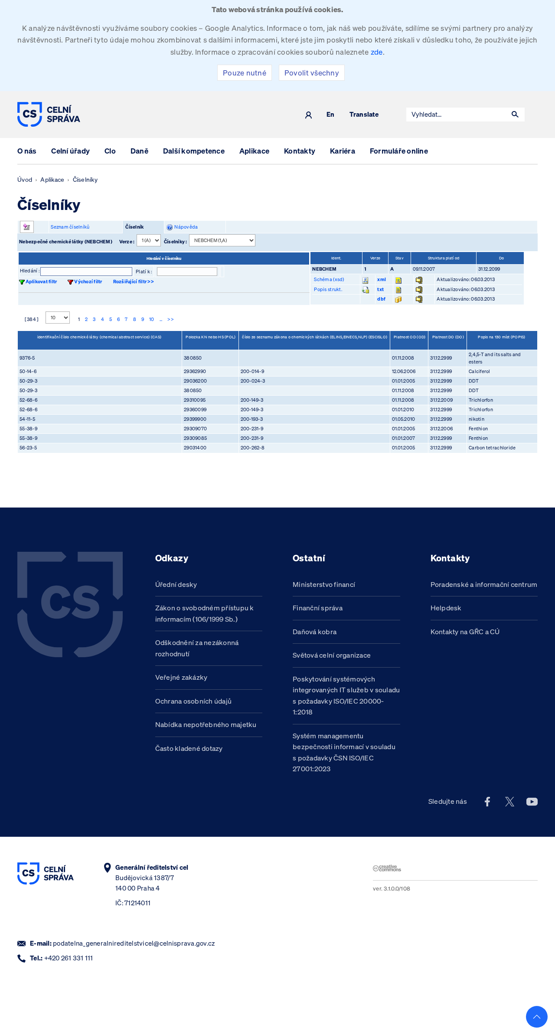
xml (381, 279)
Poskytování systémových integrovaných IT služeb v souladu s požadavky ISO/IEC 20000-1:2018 (346, 695)
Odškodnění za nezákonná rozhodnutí (197, 648)
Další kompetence (194, 151)
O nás (26, 151)
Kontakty (299, 151)
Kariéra (342, 151)
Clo (110, 151)
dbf (381, 299)
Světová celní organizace (332, 655)
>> (170, 319)
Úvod (24, 179)
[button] (515, 114)
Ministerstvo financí (324, 584)
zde (377, 52)
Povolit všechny (311, 73)
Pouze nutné (244, 73)
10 (151, 319)
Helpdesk (446, 607)
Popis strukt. (328, 289)
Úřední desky (176, 584)
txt (380, 289)
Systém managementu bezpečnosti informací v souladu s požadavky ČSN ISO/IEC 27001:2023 (344, 752)
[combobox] (456, 114)
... (161, 319)
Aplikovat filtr (41, 281)
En (330, 114)
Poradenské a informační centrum (484, 584)
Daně (139, 151)
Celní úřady (70, 151)
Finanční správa (318, 607)
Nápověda (185, 227)
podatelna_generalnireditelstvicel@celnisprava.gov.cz (134, 943)
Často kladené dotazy (189, 748)
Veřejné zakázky (181, 677)
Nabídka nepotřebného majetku (206, 724)
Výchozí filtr (88, 281)
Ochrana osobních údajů (193, 701)
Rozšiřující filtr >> (133, 281)
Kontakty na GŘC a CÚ (465, 631)
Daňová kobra (314, 631)
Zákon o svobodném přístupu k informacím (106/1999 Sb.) (204, 613)
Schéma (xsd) (329, 279)
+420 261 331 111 (68, 958)
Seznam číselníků (70, 227)
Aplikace (254, 151)
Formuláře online (399, 151)
